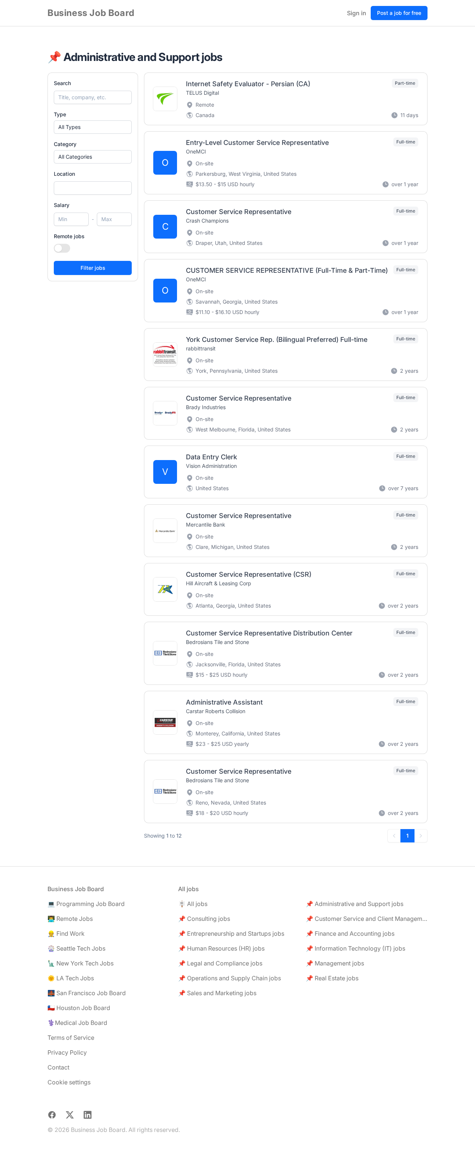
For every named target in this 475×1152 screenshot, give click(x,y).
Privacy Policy (67, 1052)
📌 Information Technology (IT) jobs (355, 948)
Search (62, 83)
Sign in (356, 13)
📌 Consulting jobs (204, 918)
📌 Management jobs (335, 963)
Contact (58, 1067)
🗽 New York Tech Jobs (81, 963)
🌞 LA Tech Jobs (71, 978)
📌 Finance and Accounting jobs (350, 933)
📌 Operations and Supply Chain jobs (229, 978)
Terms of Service (71, 1037)
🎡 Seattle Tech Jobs (76, 948)
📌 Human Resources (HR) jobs (221, 948)
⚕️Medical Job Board (77, 1022)
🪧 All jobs (192, 903)
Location (64, 174)
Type (60, 114)
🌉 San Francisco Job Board (87, 993)
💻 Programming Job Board (86, 903)
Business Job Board (91, 12)
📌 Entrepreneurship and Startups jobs (231, 933)
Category (65, 144)
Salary (61, 205)
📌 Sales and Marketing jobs (217, 993)
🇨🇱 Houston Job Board (79, 1008)
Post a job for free (399, 13)
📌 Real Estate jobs (332, 978)
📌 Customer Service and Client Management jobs (367, 918)
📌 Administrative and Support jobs (354, 903)
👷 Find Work (66, 933)
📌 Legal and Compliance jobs (220, 963)
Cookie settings (69, 1082)
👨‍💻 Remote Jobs (70, 918)
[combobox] (93, 188)
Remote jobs (69, 236)
